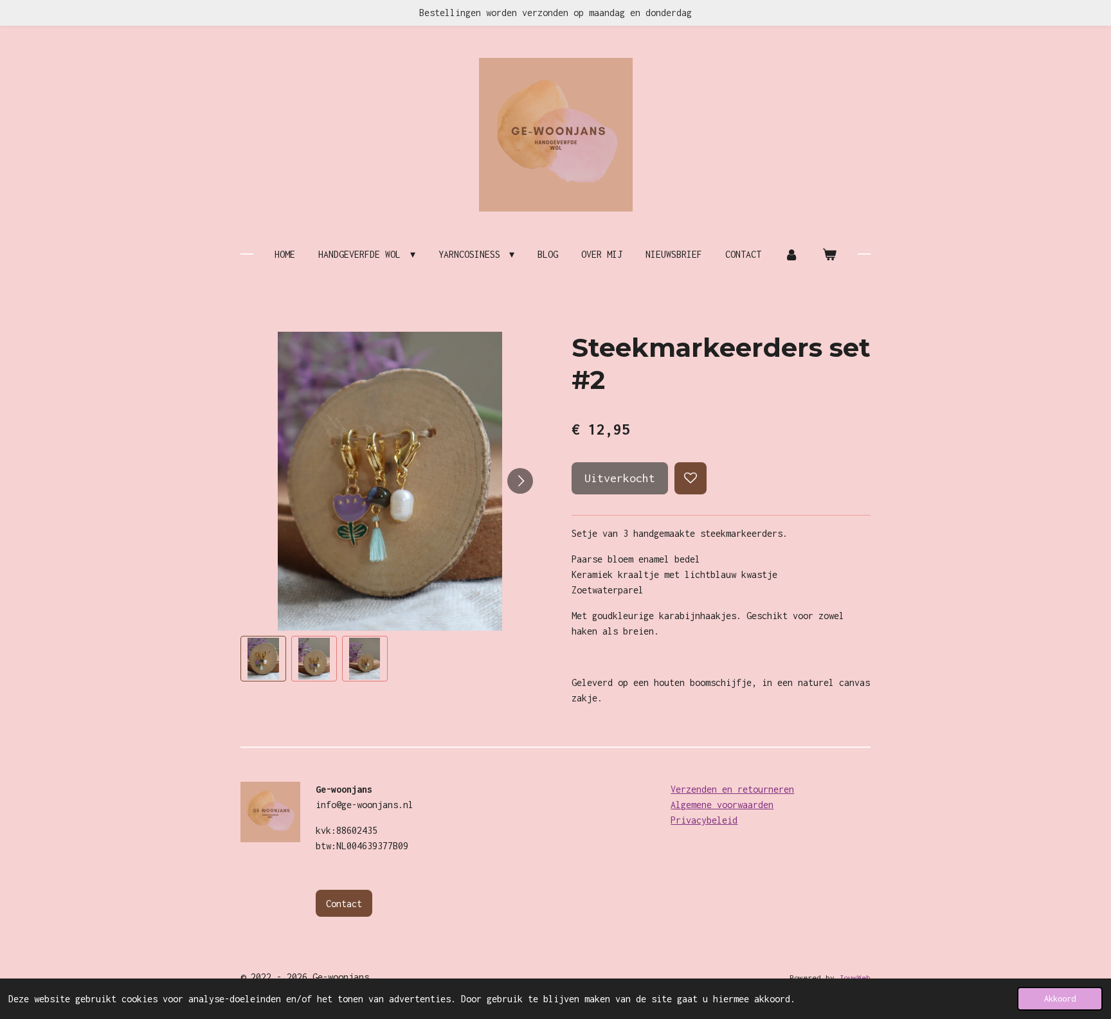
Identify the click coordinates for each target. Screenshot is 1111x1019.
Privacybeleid (704, 820)
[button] (263, 658)
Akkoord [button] (1060, 999)
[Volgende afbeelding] (520, 481)
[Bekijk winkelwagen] (828, 255)
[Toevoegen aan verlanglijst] (690, 478)
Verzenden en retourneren (732, 789)
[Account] (791, 255)
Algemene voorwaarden (722, 804)
